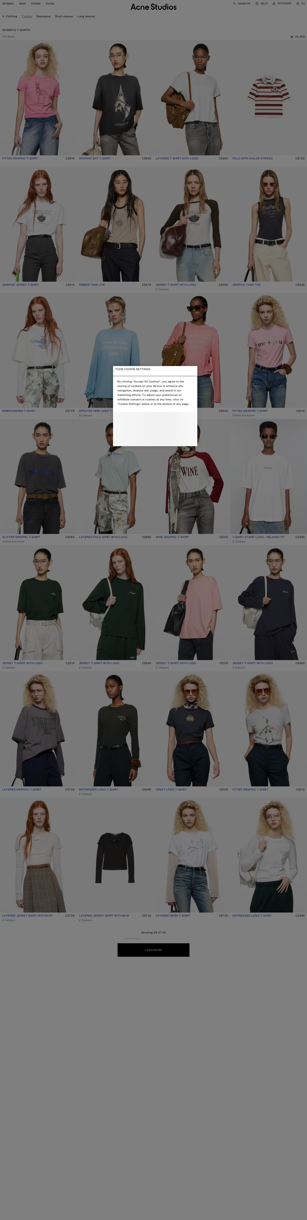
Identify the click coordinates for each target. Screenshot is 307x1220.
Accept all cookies (155, 439)
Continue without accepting (154, 429)
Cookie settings (155, 419)
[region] (155, 406)
